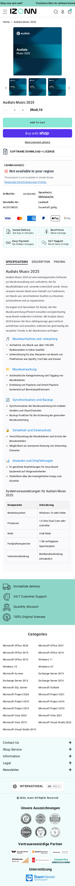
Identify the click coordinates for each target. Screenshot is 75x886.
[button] (6, 11)
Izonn (30, 797)
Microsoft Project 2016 (51, 701)
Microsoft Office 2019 (15, 652)
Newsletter (11, 770)
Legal (7, 763)
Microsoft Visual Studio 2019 (19, 729)
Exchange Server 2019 (51, 673)
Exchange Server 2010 (51, 680)
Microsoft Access (13, 673)
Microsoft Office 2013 (15, 659)
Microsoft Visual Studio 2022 (54, 722)
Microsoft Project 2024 (16, 694)
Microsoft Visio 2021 (50, 715)
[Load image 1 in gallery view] (18, 87)
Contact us (11, 742)
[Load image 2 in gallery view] (37, 87)
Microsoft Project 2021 (51, 694)
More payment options (37, 142)
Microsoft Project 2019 (16, 701)
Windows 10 (10, 666)
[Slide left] (6, 88)
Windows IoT (45, 666)
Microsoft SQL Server (15, 687)
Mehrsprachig (45, 196)
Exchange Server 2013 (15, 680)
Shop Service (12, 749)
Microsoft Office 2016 (51, 652)
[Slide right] (69, 88)
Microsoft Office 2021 (51, 645)
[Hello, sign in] (62, 11)
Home (6, 21)
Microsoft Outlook (48, 687)
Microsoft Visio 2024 (15, 715)
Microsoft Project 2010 (51, 708)
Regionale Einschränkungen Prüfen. (25, 182)
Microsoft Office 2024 (15, 645)
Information (11, 756)
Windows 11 (45, 659)
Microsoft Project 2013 (16, 708)
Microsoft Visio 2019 (15, 722)
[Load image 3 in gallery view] (57, 87)
